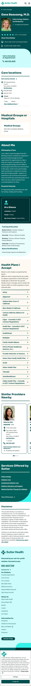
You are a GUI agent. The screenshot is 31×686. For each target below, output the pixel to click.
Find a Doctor (5, 578)
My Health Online (6, 584)
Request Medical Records (8, 589)
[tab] (14, 455)
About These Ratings (8, 38)
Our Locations (5, 581)
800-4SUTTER (7, 565)
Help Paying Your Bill (7, 592)
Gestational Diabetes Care (10, 483)
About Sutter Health (7, 599)
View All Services (7, 497)
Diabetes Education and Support (12, 486)
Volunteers (4, 632)
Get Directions (8, 88)
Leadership (4, 611)
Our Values (4, 614)
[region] (15, 668)
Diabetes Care (6, 480)
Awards (3, 605)
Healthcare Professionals (8, 624)
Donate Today (8, 639)
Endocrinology (6, 477)
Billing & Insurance (6, 586)
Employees (4, 621)
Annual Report (6, 602)
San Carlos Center (8, 79)
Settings (15, 677)
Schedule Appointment (8, 575)
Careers (3, 608)
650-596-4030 (10, 61)
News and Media (7, 626)
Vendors (3, 629)
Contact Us (5, 570)
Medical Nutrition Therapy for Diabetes (14, 489)
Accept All (15, 681)
